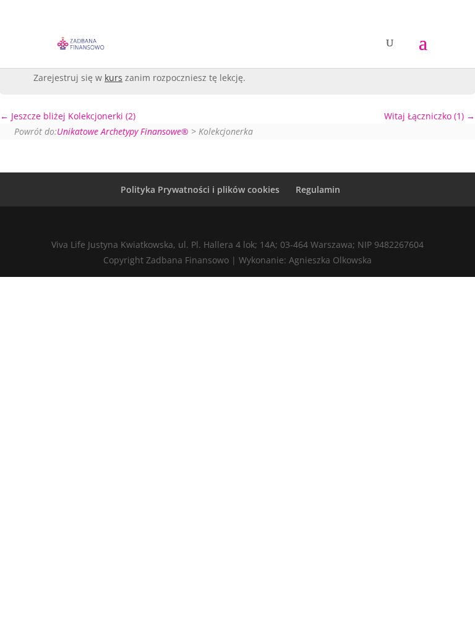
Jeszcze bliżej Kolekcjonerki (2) (72, 116)
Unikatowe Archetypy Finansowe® (123, 131)
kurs (113, 77)
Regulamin (318, 189)
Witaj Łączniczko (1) (425, 116)
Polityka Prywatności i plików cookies (200, 189)
